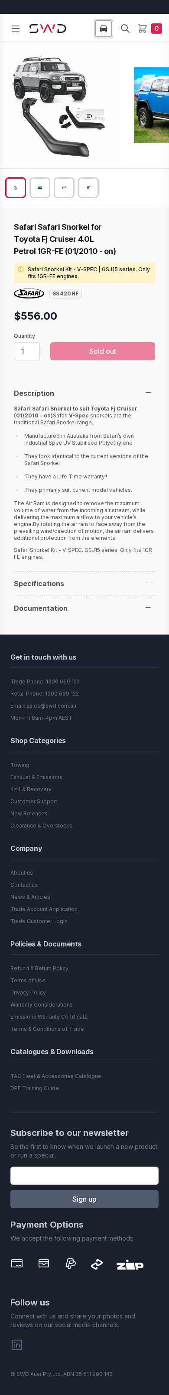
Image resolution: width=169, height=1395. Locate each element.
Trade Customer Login (39, 921)
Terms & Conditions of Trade (47, 1029)
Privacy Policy (28, 992)
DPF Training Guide (34, 1088)
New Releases (29, 813)
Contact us (24, 885)
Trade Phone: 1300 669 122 (45, 681)
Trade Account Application (44, 909)
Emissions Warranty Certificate (49, 1016)
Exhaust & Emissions (36, 777)
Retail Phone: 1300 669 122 (44, 693)
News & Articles (30, 897)
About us (21, 872)
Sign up (84, 1199)
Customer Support (33, 801)
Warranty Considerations (41, 1004)
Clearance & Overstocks (41, 825)
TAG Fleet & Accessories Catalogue (55, 1076)
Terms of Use (28, 980)
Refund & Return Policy (39, 968)
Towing (19, 765)
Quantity (24, 336)
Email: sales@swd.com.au (43, 705)
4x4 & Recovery (31, 789)
